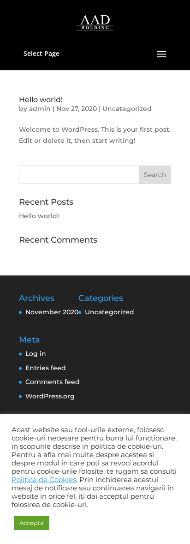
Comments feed (52, 382)
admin (40, 108)
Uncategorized (127, 108)
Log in (35, 353)
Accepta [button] (31, 522)
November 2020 (51, 312)
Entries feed (45, 368)
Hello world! (41, 99)
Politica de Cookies (44, 480)
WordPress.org (50, 396)
